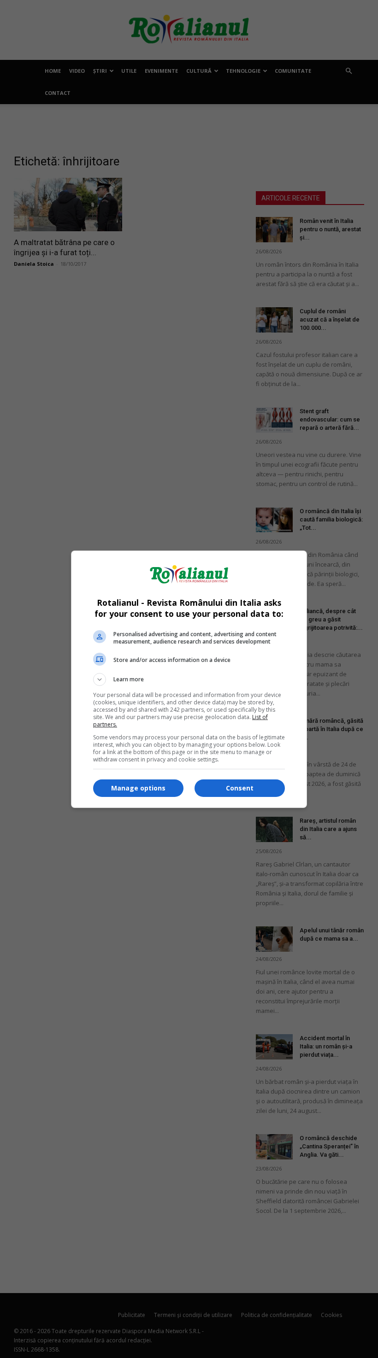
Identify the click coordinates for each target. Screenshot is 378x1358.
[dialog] (189, 679)
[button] (189, 679)
